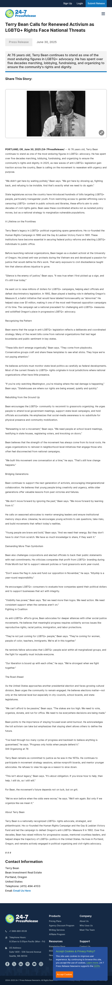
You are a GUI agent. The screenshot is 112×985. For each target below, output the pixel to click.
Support (85, 941)
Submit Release (96, 3)
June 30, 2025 (47, 42)
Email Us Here (22, 891)
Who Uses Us (86, 926)
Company (86, 916)
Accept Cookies (64, 974)
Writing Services (57, 930)
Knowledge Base (57, 947)
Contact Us (85, 947)
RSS (51, 951)
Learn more (92, 962)
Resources (56, 941)
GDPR (97, 966)
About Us (84, 921)
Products (55, 916)
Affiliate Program (57, 934)
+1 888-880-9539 (18, 931)
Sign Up (67, 3)
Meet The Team (87, 930)
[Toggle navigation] (103, 14)
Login (80, 3)
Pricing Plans (55, 921)
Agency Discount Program (61, 926)
